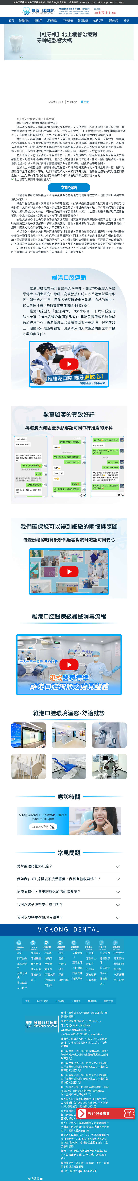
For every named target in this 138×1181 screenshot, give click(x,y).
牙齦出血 (91, 958)
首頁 (11, 20)
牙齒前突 (36, 974)
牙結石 (104, 973)
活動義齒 (50, 980)
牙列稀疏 (36, 963)
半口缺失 (22, 982)
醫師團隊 (92, 1001)
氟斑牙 (48, 969)
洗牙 (102, 984)
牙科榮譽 (76, 1001)
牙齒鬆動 (91, 974)
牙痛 (61, 974)
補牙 (61, 953)
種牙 (19, 953)
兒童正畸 (119, 958)
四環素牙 (50, 974)
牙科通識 (77, 968)
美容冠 (48, 953)
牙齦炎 (90, 963)
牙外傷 (117, 969)
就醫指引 (114, 20)
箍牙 (33, 980)
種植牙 (38, 20)
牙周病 (90, 969)
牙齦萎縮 (91, 980)
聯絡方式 (108, 1001)
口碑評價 (68, 20)
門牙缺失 (22, 958)
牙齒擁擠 (36, 958)
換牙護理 (119, 974)
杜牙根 (85, 101)
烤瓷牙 (48, 958)
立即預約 (69, 187)
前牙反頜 (36, 969)
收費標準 (98, 20)
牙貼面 (48, 985)
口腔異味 (77, 973)
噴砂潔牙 (105, 968)
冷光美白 (105, 953)
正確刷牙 (77, 962)
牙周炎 (90, 953)
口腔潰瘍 (64, 980)
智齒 (61, 958)
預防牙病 (77, 978)
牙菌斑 (104, 978)
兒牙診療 (119, 980)
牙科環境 (60, 1001)
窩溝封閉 (119, 963)
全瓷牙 (48, 963)
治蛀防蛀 (119, 953)
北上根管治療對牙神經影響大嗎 (35, 119)
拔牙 (61, 969)
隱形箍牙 (36, 953)
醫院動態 (83, 20)
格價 (126, 20)
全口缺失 (22, 988)
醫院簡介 (24, 20)
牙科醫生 (52, 20)
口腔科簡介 (42, 1001)
